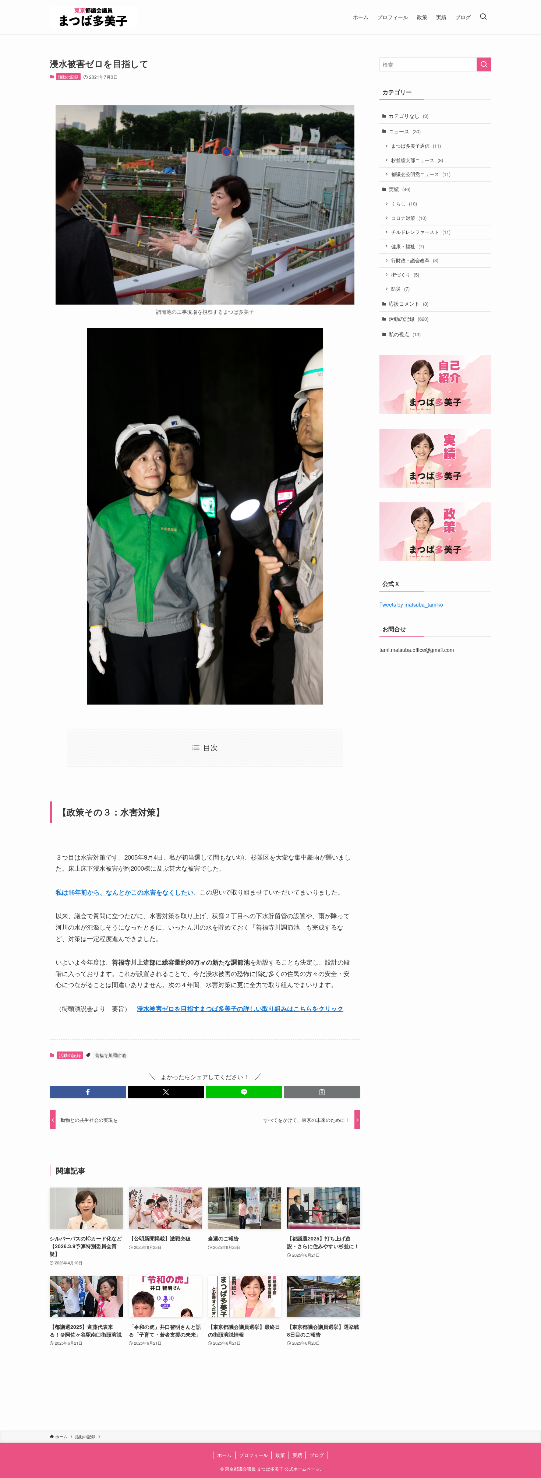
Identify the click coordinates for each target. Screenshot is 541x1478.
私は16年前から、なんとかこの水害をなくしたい (125, 892)
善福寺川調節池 (110, 1055)
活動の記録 (68, 77)
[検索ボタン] (483, 17)
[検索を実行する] (484, 64)
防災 (400, 288)
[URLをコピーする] (322, 1092)
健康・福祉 (407, 246)
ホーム (224, 1454)
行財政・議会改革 (414, 260)
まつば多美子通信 (416, 145)
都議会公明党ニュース (420, 174)
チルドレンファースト (420, 231)
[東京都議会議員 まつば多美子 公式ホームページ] (93, 17)
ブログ (317, 1454)
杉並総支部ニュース (417, 160)
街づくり (405, 274)
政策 (280, 1454)
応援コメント (408, 303)
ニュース (405, 131)
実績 (399, 189)
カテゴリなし (408, 115)
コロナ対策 (409, 217)
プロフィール (253, 1454)
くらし (404, 203)
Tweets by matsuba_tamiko (411, 604)
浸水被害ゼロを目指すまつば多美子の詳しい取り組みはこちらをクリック (240, 1008)
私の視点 (405, 334)
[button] (88, 1092)
